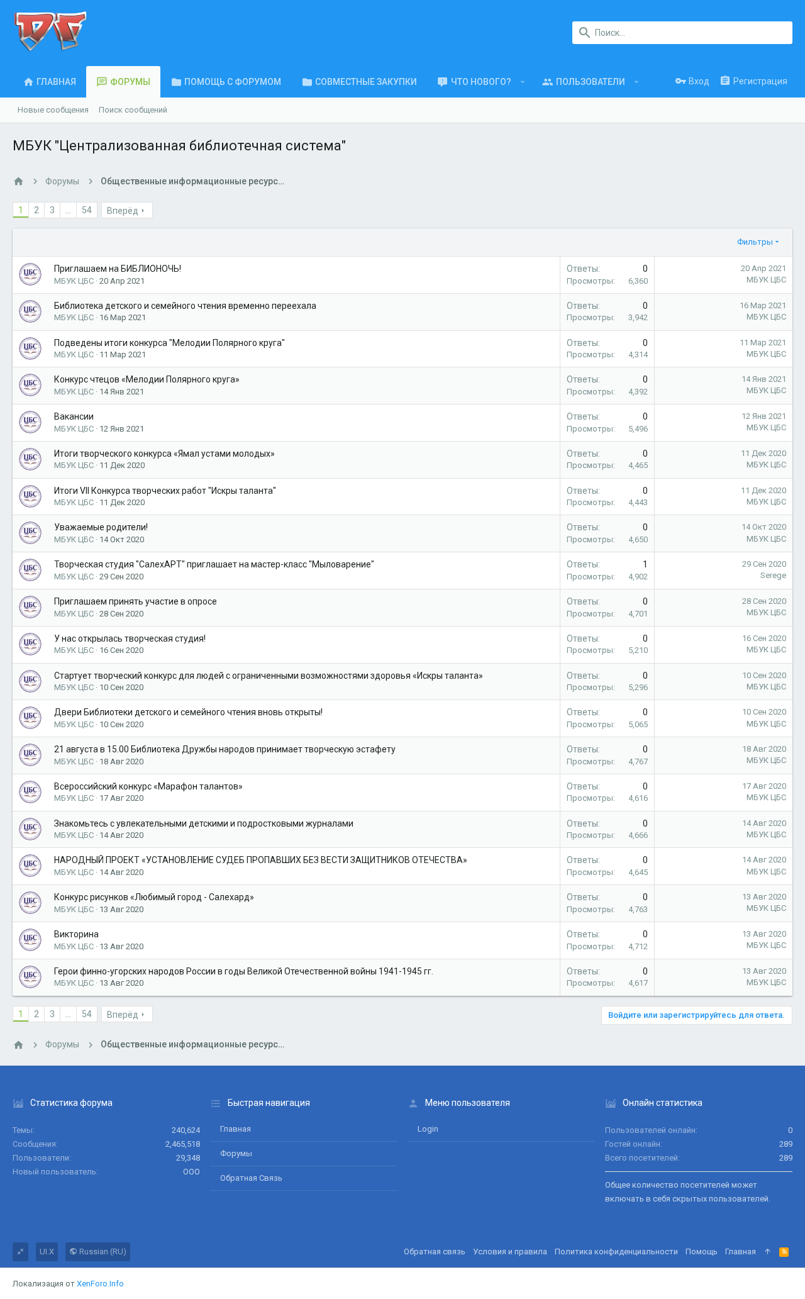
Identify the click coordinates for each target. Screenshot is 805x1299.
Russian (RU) (101, 1251)
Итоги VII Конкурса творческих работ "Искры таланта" (165, 491)
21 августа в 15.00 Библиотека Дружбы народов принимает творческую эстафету (225, 749)
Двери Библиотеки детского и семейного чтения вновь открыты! (188, 712)
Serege (773, 575)
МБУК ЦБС (766, 279)
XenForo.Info (100, 1283)
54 (87, 210)
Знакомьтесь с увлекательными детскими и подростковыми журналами (203, 823)
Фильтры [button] (755, 242)
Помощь (702, 1251)
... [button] (68, 210)
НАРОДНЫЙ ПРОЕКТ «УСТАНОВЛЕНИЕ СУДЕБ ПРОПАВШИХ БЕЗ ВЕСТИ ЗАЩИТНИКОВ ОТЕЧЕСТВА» (260, 860)
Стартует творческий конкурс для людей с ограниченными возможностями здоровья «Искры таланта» (268, 676)
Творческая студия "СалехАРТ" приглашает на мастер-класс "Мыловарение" (214, 564)
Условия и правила (510, 1251)
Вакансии (74, 416)
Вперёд (122, 211)
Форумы (236, 1153)
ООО (191, 1171)
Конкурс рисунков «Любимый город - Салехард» (154, 897)
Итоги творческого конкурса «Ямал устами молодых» (164, 454)
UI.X (47, 1251)
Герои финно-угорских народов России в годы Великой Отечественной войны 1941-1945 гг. (243, 971)
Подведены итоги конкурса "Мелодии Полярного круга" (169, 343)
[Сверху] (767, 1251)
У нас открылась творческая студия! (130, 638)
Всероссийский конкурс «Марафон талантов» (148, 786)
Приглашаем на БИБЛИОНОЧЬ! (117, 269)
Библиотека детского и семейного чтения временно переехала (185, 306)
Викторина (76, 934)
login (428, 1129)
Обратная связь (251, 1178)
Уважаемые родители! (101, 527)
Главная (235, 1129)
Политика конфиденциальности (616, 1251)
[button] (523, 81)
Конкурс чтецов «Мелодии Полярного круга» (147, 379)
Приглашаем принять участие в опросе (135, 601)
